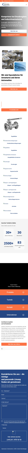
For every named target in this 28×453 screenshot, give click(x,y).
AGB (15, 448)
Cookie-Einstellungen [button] (22, 448)
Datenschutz (10, 448)
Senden (4, 428)
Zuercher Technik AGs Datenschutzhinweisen (14, 422)
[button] (26, 4)
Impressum (4, 448)
